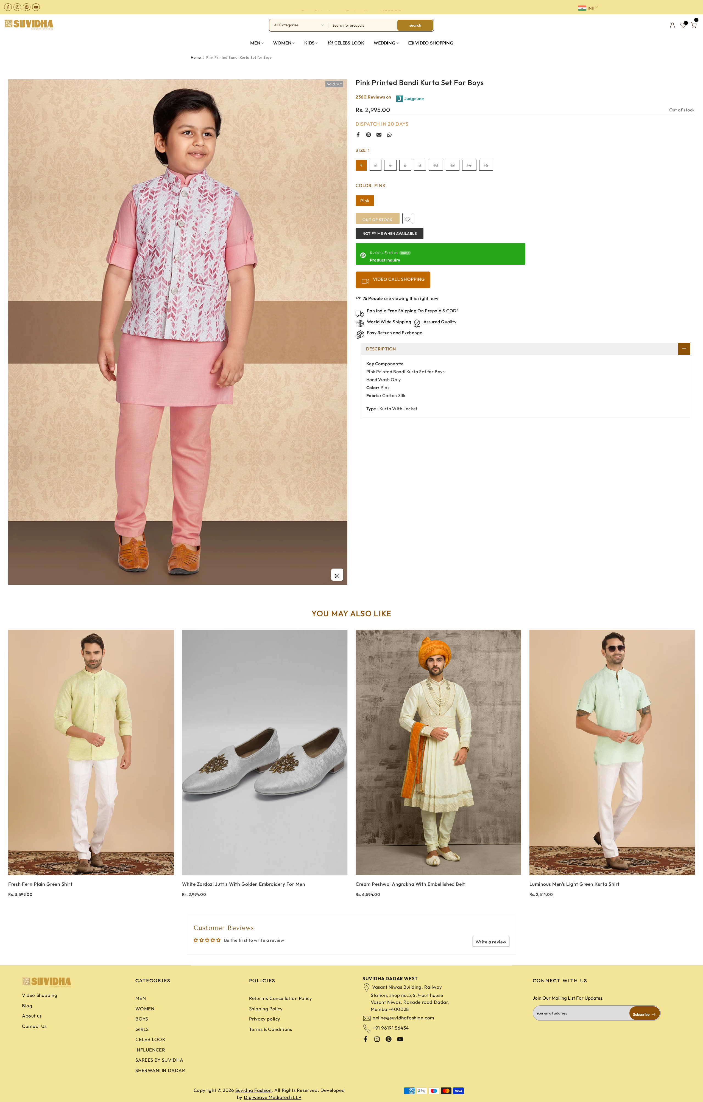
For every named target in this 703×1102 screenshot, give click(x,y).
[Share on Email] (378, 134)
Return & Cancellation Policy (280, 998)
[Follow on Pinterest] (26, 7)
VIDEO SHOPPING (434, 42)
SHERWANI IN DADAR (160, 1070)
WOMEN (282, 42)
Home (196, 57)
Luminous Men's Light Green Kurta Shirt (574, 884)
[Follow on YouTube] (36, 7)
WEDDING (384, 42)
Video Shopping (39, 995)
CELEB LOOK (150, 1039)
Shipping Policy (266, 1008)
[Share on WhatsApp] (389, 134)
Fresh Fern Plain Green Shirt (40, 884)
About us (32, 1016)
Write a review (491, 941)
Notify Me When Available (389, 233)
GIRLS (142, 1029)
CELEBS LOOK (349, 42)
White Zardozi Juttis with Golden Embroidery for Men (243, 884)
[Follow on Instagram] (17, 7)
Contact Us (34, 1026)
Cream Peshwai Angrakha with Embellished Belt (410, 884)
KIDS (309, 42)
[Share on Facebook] (358, 134)
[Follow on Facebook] (8, 7)
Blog (27, 1005)
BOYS (141, 1019)
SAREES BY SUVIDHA (159, 1060)
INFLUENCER (150, 1050)
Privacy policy (264, 1019)
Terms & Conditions (270, 1029)
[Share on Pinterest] (368, 134)
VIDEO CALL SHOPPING (398, 279)
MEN (255, 42)
